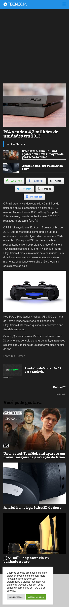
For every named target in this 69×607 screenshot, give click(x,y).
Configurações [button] (16, 597)
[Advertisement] (34, 46)
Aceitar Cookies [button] (36, 597)
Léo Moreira (18, 144)
